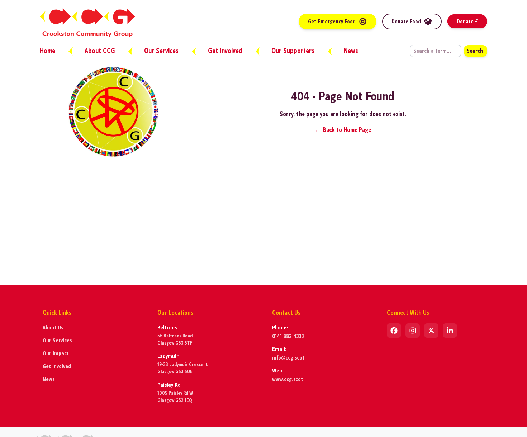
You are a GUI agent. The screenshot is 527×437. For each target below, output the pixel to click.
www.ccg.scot (287, 379)
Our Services (162, 51)
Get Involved (226, 51)
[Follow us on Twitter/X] (431, 330)
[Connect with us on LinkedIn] (450, 330)
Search (475, 50)
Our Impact (56, 353)
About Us (53, 327)
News (351, 51)
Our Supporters (293, 51)
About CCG (101, 51)
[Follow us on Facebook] (394, 330)
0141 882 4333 (288, 336)
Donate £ (467, 21)
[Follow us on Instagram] (412, 330)
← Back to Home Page (343, 129)
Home (48, 51)
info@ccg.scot (288, 357)
